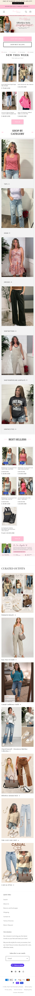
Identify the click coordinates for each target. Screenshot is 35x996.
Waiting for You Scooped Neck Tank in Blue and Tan (9, 498)
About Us (6, 904)
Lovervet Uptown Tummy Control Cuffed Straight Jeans (8, 113)
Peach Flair (10, 986)
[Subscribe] (27, 958)
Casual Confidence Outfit (10, 704)
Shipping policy (28, 989)
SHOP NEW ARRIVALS (17, 39)
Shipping (6, 912)
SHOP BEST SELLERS (17, 44)
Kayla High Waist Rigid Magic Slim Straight (8, 85)
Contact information (18, 992)
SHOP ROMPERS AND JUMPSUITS (14, 380)
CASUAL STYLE (6, 885)
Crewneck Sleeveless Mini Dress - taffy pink (24, 498)
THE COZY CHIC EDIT (9, 840)
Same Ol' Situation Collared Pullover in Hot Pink (25, 113)
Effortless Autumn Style (9, 795)
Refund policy (28, 986)
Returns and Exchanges (10, 908)
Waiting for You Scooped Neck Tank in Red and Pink (25, 468)
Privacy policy (8, 989)
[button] (4, 12)
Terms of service (18, 989)
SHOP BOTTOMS (9, 331)
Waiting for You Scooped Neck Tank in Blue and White (9, 468)
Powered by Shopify (18, 986)
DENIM (6, 233)
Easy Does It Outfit (8, 660)
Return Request (8, 925)
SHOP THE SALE (18, 3)
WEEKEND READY (7, 615)
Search (5, 899)
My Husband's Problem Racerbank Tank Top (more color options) (8, 529)
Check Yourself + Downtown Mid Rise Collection (14, 750)
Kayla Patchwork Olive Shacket (25, 84)
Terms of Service (8, 921)
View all (17, 122)
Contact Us (6, 916)
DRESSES (7, 282)
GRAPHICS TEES (9, 429)
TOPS (6, 184)
